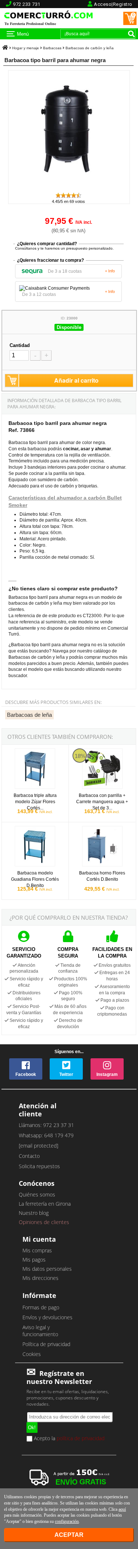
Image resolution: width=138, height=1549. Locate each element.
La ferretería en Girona (45, 1203)
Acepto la (68, 1439)
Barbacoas (52, 48)
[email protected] (38, 1145)
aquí (122, 1509)
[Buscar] (131, 34)
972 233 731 (26, 4)
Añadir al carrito (76, 380)
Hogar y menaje (25, 48)
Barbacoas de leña (29, 715)
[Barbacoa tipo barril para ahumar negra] (69, 188)
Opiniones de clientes (44, 1222)
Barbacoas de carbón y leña (90, 48)
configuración (67, 1521)
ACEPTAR (69, 1535)
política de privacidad (81, 1438)
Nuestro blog (34, 1212)
